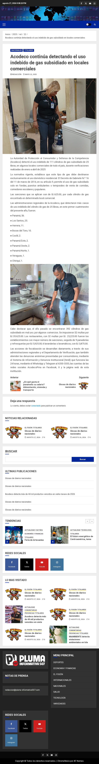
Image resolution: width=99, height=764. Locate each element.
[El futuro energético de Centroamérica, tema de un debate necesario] (14, 535)
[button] (4, 24)
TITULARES (28, 50)
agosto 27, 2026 (33, 437)
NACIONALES (16, 50)
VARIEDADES (59, 703)
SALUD (56, 692)
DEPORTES (58, 662)
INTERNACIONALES (62, 680)
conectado (36, 406)
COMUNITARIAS (31, 610)
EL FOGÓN (28, 428)
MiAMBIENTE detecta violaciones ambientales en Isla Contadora (79, 641)
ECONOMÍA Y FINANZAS (64, 668)
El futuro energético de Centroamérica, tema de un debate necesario (36, 539)
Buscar (11, 451)
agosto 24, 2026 (33, 639)
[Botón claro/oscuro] (88, 24)
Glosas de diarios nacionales (33, 432)
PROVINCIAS (29, 613)
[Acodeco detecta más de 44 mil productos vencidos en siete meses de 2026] (14, 614)
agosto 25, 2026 (78, 619)
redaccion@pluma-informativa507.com (22, 690)
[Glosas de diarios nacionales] (14, 432)
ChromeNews (63, 761)
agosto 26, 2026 (79, 437)
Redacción (16, 74)
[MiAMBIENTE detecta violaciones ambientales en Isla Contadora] (58, 634)
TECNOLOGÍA (40, 530)
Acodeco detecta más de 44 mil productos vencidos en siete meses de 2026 (40, 494)
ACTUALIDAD (30, 530)
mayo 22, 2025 (31, 74)
